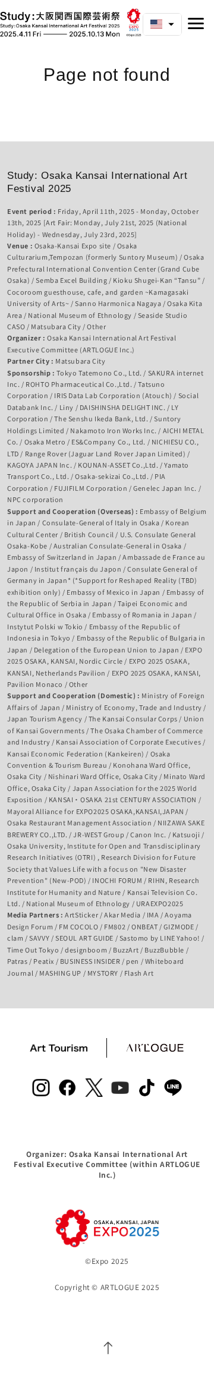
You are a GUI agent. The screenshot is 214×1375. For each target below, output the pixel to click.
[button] (162, 24)
